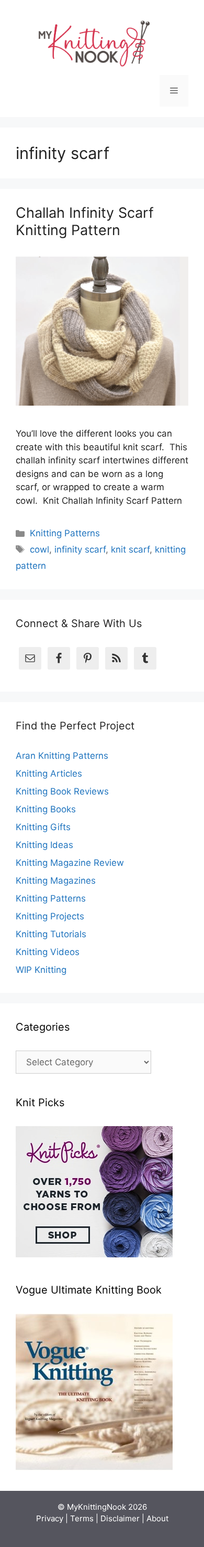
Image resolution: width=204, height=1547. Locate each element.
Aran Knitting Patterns (62, 755)
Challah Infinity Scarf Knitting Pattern (85, 221)
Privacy (49, 1518)
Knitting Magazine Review (70, 862)
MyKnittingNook (96, 1507)
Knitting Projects (50, 916)
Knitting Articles (49, 773)
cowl (39, 549)
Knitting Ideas (44, 845)
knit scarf (130, 549)
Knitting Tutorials (51, 934)
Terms (82, 1518)
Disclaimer (120, 1518)
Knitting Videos (48, 952)
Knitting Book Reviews (62, 791)
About (157, 1518)
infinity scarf (80, 549)
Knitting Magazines (56, 880)
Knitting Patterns (65, 533)
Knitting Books (46, 809)
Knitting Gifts (43, 827)
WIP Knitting (41, 970)
